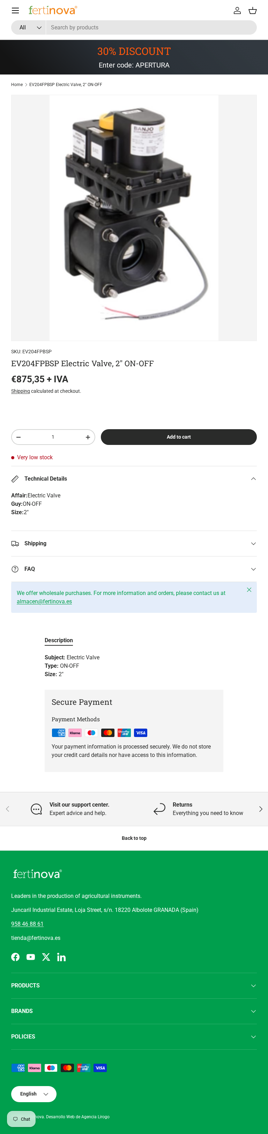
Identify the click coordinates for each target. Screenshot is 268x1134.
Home (17, 85)
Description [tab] (59, 640)
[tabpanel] (134, 666)
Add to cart (179, 437)
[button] (252, 10)
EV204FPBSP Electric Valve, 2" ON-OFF (65, 85)
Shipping (20, 391)
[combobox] (134, 27)
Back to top (134, 838)
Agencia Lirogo (95, 1116)
